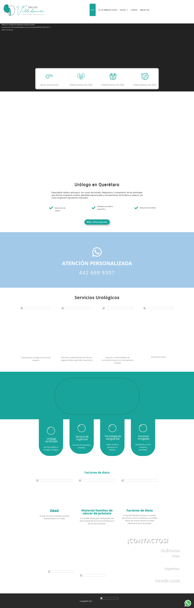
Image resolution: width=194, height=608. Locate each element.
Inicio (93, 10)
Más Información (97, 222)
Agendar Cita (144, 10)
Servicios (123, 10)
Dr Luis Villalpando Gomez (107, 10)
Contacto (134, 10)
